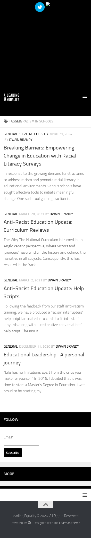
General (11, 134)
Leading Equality (35, 134)
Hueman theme (69, 523)
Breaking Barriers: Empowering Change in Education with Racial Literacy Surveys (40, 156)
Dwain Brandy (21, 140)
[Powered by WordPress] (29, 522)
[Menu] (85, 97)
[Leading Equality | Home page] (14, 97)
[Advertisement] (45, 45)
